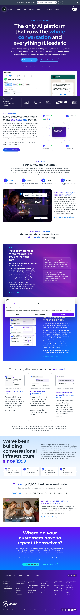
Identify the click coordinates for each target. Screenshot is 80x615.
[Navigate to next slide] (76, 471)
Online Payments (7, 588)
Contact (39, 575)
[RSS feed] (72, 610)
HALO (55, 595)
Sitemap (42, 610)
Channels (43, 590)
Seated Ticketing (32, 593)
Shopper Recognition (19, 594)
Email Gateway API (59, 585)
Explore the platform (48, 60)
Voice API (5, 583)
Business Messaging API (45, 584)
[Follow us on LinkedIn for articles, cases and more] (68, 610)
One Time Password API (70, 586)
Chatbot (43, 593)
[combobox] (47, 2)
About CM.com (9, 575)
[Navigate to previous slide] (4, 471)
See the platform (48, 564)
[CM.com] (4, 9)
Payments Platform (71, 590)
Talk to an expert (28, 60)
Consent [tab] (16, 304)
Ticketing (68, 595)
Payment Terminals (21, 583)
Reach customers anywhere (64, 217)
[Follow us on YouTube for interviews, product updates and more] (75, 610)
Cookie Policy (33, 610)
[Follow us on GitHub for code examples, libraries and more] (62, 610)
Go (60, 2)
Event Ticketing (32, 588)
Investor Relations (52, 610)
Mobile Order (6, 586)
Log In (74, 6)
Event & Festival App (58, 591)
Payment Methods (20, 581)
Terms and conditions (21, 610)
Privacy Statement (8, 610)
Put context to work (50, 357)
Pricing (57, 9)
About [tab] (63, 304)
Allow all (63, 314)
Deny (17, 314)
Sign (67, 592)
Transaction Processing (31, 582)
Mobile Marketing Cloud (71, 582)
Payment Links (7, 591)
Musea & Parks (32, 590)
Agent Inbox (44, 581)
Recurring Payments (18, 589)
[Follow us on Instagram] (65, 610)
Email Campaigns (58, 588)
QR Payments (19, 586)
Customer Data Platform (58, 582)
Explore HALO (14, 293)
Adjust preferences (40, 314)
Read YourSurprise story (49, 517)
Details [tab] (40, 304)
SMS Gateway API (33, 585)
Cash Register (45, 588)
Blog (20, 575)
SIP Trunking (6, 581)
